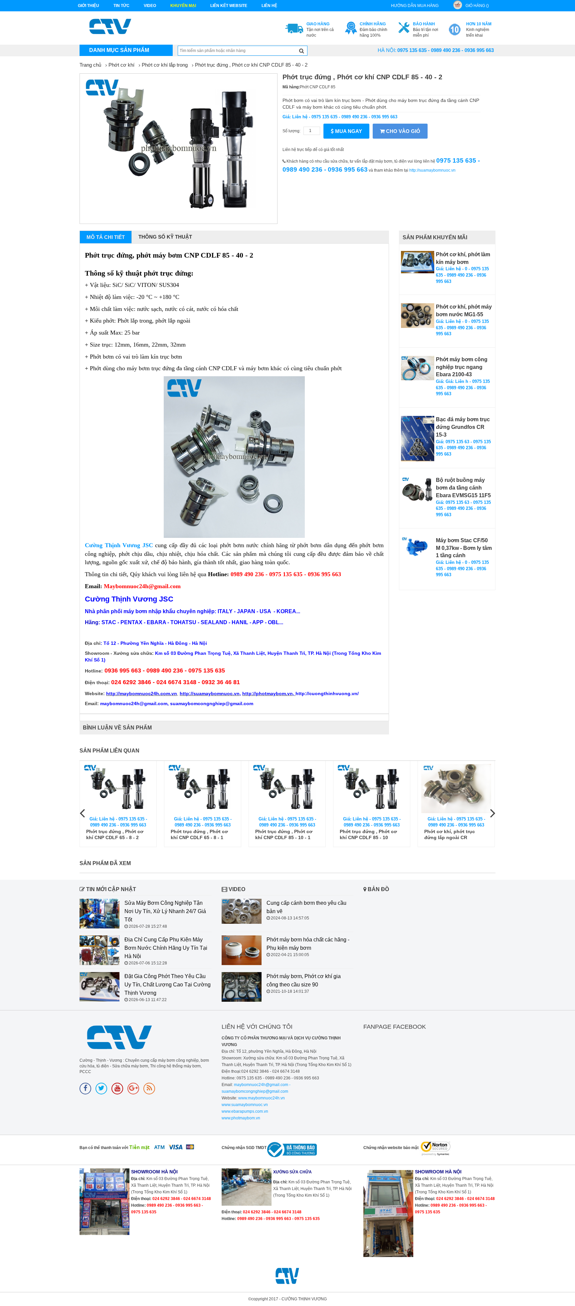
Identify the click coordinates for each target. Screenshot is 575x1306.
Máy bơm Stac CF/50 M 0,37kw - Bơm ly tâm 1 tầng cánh (464, 548)
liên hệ (269, 5)
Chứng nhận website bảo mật (391, 1147)
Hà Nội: (387, 50)
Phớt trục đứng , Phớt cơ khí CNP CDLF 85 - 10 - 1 (283, 834)
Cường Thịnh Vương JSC (119, 545)
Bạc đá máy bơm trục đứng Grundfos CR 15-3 (463, 427)
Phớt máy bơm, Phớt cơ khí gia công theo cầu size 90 (304, 980)
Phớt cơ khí (121, 65)
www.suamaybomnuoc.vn (245, 1104)
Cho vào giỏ (402, 131)
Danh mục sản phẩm (119, 50)
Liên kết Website (228, 5)
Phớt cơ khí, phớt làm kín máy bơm (463, 258)
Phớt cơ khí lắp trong (165, 65)
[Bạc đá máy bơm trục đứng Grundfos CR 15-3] (417, 438)
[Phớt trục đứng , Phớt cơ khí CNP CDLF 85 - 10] (372, 788)
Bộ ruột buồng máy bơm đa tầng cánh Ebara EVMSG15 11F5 (463, 487)
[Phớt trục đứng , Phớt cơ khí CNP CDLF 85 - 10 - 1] (287, 788)
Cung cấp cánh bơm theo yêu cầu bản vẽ (306, 907)
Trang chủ (90, 65)
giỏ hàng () (477, 5)
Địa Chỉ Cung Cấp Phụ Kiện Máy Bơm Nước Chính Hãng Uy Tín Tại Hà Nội (165, 948)
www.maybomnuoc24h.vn (261, 1098)
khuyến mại (183, 5)
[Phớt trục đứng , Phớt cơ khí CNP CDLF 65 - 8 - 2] (118, 788)
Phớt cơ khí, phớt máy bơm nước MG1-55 (464, 310)
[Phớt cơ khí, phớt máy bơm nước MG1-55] (417, 315)
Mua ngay (348, 131)
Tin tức (121, 5)
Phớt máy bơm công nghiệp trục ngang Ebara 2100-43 (461, 367)
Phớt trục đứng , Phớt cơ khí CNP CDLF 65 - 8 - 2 (114, 834)
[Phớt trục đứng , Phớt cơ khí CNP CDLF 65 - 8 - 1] (203, 788)
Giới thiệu (88, 5)
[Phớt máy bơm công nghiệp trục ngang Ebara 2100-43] (417, 368)
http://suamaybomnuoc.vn (432, 170)
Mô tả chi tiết (106, 237)
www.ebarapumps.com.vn (245, 1111)
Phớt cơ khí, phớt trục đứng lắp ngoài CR (449, 834)
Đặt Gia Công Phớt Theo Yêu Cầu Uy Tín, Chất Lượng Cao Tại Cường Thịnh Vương (167, 984)
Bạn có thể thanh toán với (104, 1147)
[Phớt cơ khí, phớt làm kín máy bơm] (417, 262)
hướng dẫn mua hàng (415, 5)
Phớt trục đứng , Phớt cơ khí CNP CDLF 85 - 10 (368, 834)
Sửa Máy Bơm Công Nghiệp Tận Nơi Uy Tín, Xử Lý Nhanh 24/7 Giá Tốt (165, 911)
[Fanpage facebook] (85, 1088)
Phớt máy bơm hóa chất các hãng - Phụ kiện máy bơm (308, 944)
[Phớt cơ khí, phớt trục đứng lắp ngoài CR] (456, 788)
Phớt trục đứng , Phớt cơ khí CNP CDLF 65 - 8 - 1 (199, 834)
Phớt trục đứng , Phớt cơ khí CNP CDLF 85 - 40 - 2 (251, 65)
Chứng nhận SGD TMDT (244, 1147)
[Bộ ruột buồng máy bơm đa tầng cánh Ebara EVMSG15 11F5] (417, 489)
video (150, 5)
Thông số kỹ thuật (165, 237)
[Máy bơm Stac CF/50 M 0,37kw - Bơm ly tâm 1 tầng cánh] (417, 547)
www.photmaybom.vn (241, 1118)
